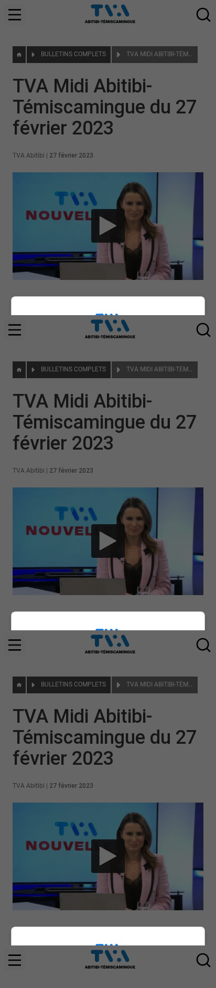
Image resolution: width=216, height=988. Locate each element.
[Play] (108, 494)
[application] (108, 494)
